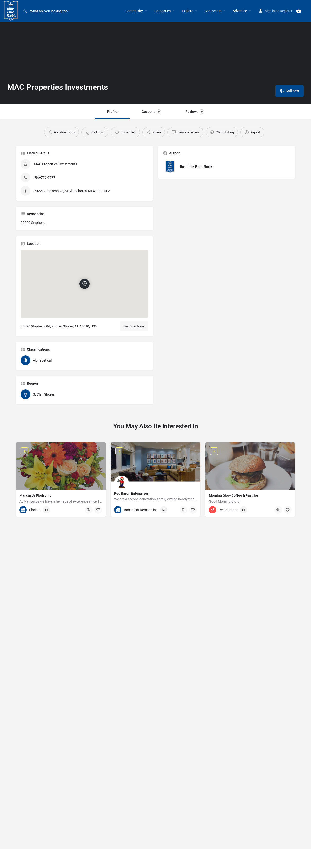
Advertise (240, 11)
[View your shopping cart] (298, 11)
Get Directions (134, 326)
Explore (187, 11)
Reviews (194, 112)
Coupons (151, 112)
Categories (162, 11)
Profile (112, 112)
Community (134, 11)
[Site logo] (11, 10)
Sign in (270, 11)
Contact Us (213, 11)
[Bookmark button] (98, 510)
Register (286, 11)
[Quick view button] (89, 510)
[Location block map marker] (84, 284)
